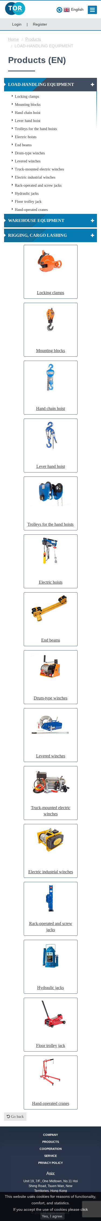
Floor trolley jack (28, 202)
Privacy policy (50, 1162)
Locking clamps (27, 97)
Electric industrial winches (35, 177)
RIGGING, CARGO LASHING (37, 235)
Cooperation (51, 1148)
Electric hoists (25, 137)
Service (50, 1155)
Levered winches (27, 161)
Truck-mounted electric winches (39, 169)
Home (13, 39)
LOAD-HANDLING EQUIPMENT (41, 84)
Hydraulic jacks (27, 194)
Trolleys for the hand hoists (36, 129)
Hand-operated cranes (31, 210)
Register (40, 24)
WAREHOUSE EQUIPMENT (36, 220)
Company (50, 1134)
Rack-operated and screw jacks (38, 185)
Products (33, 39)
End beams (23, 145)
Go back (17, 1117)
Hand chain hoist (27, 113)
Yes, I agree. (52, 1216)
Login (17, 24)
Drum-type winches (30, 153)
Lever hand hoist (27, 121)
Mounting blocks (27, 105)
